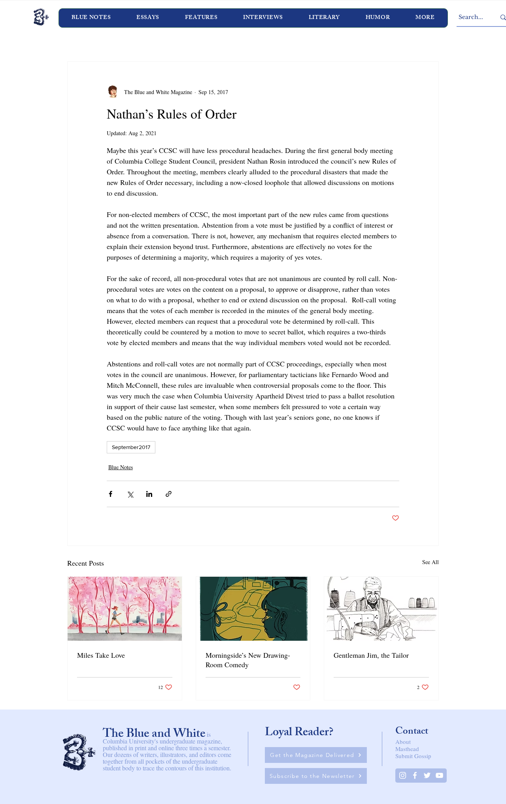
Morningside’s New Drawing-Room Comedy (248, 659)
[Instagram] (402, 775)
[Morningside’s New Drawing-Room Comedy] (253, 609)
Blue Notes (120, 467)
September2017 (131, 447)
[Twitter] (427, 775)
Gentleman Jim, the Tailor (371, 655)
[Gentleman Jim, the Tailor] (381, 609)
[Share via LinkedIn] (149, 494)
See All (430, 562)
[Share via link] (168, 494)
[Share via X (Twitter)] (130, 494)
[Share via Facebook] (110, 494)
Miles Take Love (101, 655)
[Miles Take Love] (125, 609)
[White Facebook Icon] (414, 775)
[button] (263, 18)
